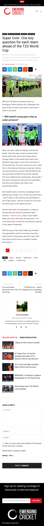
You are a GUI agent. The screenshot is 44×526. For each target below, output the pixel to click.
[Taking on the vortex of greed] (8, 345)
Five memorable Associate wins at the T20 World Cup (12, 289)
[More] (35, 69)
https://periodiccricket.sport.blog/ (22, 318)
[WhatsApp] (15, 69)
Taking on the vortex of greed (27, 342)
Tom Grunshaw (9, 64)
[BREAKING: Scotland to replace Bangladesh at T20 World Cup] (8, 378)
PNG (4, 260)
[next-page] (7, 397)
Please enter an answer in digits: (14, 451)
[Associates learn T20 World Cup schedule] (8, 389)
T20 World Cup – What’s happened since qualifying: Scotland (32, 289)
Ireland (11, 258)
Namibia (18, 258)
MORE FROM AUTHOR (28, 338)
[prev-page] (3, 397)
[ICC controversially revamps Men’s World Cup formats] (8, 367)
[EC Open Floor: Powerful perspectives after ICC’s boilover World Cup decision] (8, 356)
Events (4, 34)
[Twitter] (9, 69)
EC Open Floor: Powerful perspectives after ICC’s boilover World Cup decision (26, 356)
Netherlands (27, 258)
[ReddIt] (25, 69)
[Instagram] (22, 327)
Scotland (11, 260)
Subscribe (36, 500)
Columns (24, 34)
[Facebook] (4, 69)
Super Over (31, 34)
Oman (36, 258)
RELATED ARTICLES (9, 338)
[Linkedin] (20, 69)
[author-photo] (22, 312)
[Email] (30, 69)
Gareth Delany (16, 215)
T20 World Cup (20, 260)
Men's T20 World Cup (14, 34)
